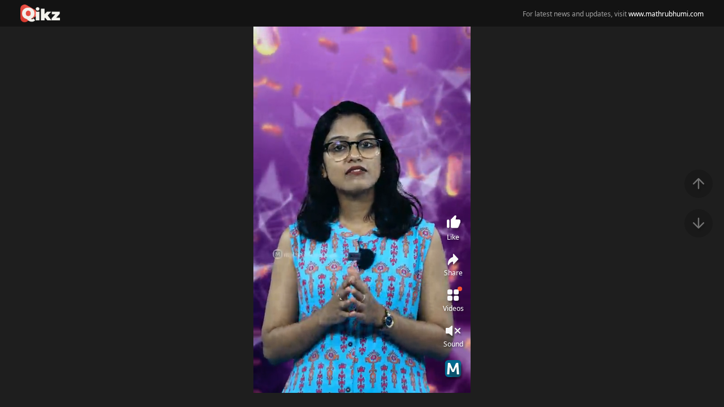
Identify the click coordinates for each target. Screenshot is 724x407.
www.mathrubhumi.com (666, 14)
